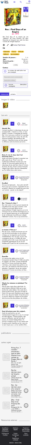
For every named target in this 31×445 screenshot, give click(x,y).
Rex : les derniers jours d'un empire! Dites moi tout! (16, 388)
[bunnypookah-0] (19, 198)
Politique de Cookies (5, 434)
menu (14, 2)
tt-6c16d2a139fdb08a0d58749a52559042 (24, 305)
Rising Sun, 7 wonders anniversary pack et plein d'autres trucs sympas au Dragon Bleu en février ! (16, 354)
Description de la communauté (13, 77)
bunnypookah (24, 198)
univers (13, 94)
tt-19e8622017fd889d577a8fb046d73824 (24, 277)
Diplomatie (6, 51)
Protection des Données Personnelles (26, 429)
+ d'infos (15, 65)
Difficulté (20, 51)
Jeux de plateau (15, 54)
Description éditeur (9, 80)
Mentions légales (15, 428)
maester (24, 225)
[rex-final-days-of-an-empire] (5, 122)
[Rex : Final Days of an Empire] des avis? (15, 402)
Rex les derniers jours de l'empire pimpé (16, 373)
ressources (4, 94)
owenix (24, 150)
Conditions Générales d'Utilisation (5, 429)
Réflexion (6, 54)
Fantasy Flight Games (19, 45)
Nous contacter (26, 434)
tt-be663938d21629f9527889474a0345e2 (24, 177)
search (21, 2)
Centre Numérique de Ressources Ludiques (15, 437)
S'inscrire (28, 3)
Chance (14, 51)
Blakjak (23, 123)
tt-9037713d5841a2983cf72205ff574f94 (24, 251)
